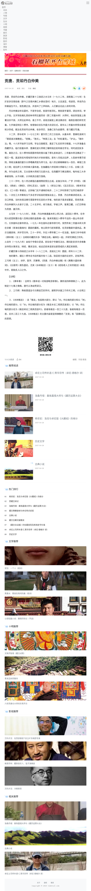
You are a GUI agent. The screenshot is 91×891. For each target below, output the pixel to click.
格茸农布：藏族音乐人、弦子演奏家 (20, 763)
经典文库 (18, 71)
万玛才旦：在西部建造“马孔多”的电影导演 (22, 738)
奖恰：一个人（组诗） (14, 568)
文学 (11, 71)
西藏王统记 (14, 501)
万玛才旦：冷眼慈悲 (13, 788)
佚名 (34, 88)
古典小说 (39, 464)
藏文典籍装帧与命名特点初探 (21, 510)
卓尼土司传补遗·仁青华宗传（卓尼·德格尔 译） (59, 373)
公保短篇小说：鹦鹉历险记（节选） (20, 618)
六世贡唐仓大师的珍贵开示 (16, 703)
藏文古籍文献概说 (16, 520)
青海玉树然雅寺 (11, 678)
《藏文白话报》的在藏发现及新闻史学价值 (27, 525)
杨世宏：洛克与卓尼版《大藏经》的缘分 (56, 418)
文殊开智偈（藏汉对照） (15, 653)
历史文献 (26, 71)
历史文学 (39, 441)
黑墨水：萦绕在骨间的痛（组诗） (19, 593)
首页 (6, 71)
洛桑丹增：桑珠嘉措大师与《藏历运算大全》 (58, 395)
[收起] (88, 3)
